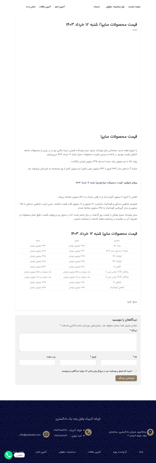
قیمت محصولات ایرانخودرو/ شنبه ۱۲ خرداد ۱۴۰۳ (99, 183)
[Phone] (8, 455)
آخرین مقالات (45, 7)
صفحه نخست (134, 7)
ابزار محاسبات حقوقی (115, 7)
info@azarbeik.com (30, 435)
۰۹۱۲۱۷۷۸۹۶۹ (60, 436)
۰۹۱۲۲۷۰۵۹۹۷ (60, 430)
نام (135, 357)
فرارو (129, 302)
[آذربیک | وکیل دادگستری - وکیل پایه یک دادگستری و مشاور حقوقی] (78, 7)
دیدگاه (133, 330)
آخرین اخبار (60, 7)
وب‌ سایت (51, 357)
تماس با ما (30, 7)
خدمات (97, 7)
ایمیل (93, 357)
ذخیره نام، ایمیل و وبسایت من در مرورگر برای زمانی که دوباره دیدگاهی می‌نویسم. (97, 371)
